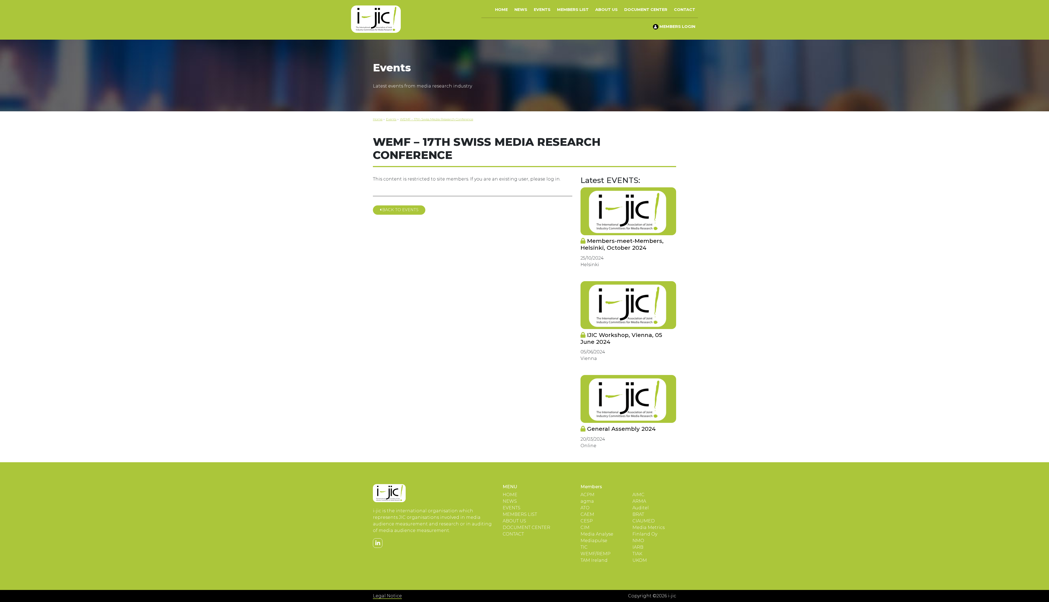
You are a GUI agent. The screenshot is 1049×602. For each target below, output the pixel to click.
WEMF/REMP (596, 553)
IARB (637, 547)
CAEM (587, 514)
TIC (584, 547)
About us (606, 9)
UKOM (639, 560)
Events (542, 9)
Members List (573, 9)
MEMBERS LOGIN (676, 26)
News (520, 9)
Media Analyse (597, 534)
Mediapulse (594, 540)
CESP (587, 521)
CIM (585, 527)
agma (587, 501)
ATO (585, 507)
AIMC (638, 494)
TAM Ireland (594, 560)
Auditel (640, 507)
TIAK (637, 553)
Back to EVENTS (400, 209)
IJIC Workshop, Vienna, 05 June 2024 (621, 338)
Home (501, 9)
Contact (684, 9)
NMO (638, 540)
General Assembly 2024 (620, 428)
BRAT (638, 514)
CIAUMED (643, 521)
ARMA (639, 501)
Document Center (645, 9)
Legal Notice (387, 595)
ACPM (587, 494)
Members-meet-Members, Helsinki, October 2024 (622, 244)
